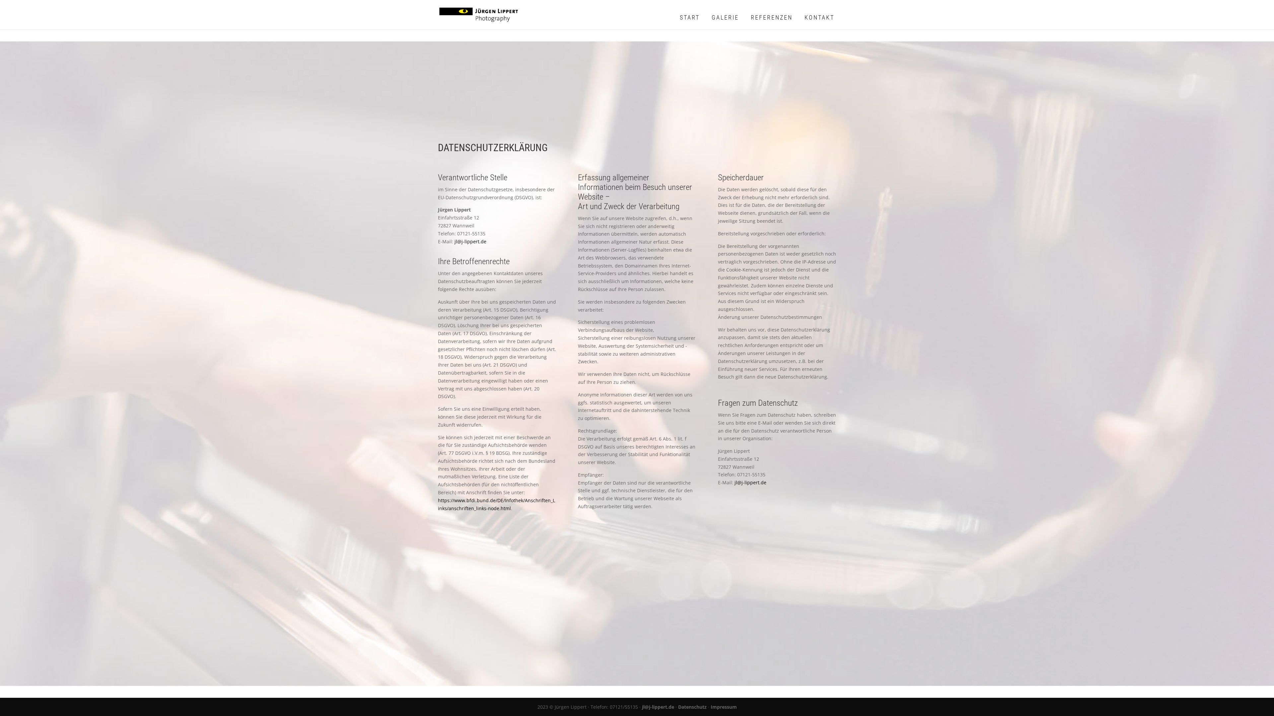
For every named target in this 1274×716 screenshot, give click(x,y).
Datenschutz (692, 707)
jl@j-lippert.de (470, 241)
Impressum (724, 707)
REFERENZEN (772, 17)
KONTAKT (819, 17)
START (690, 17)
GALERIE (725, 17)
